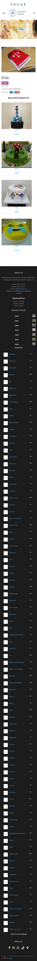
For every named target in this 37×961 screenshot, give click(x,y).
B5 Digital (9, 958)
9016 (16, 208)
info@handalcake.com (20, 289)
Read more (31, 280)
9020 (16, 130)
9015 (16, 169)
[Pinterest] (16, 92)
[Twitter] (13, 92)
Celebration (17, 89)
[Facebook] (11, 92)
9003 (16, 246)
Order (5, 83)
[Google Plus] (19, 92)
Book (11, 89)
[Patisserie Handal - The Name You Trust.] (18, 13)
